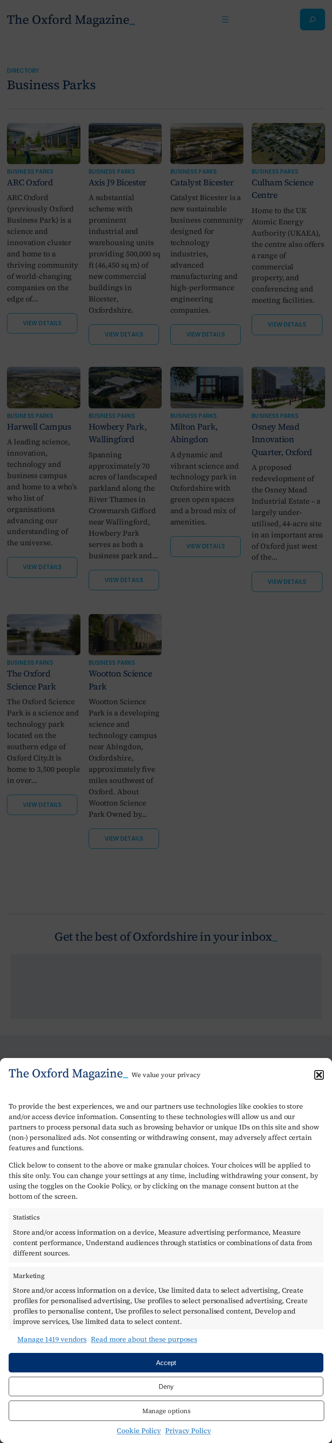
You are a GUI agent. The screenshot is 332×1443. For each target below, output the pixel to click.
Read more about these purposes (144, 1339)
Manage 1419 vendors (51, 1339)
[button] (319, 1075)
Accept (166, 1362)
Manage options (166, 1410)
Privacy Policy (188, 1430)
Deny (166, 1386)
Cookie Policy (139, 1430)
